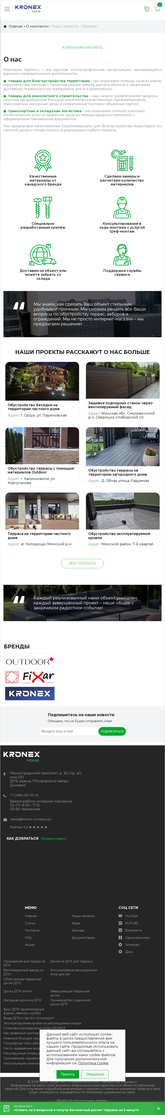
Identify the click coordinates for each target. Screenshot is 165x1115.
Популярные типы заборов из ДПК (30, 1043)
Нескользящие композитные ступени (32, 1063)
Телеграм (132, 945)
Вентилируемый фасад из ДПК (23, 972)
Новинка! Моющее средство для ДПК (33, 1038)
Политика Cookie (93, 1063)
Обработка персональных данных (81, 1100)
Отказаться (95, 1074)
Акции (30, 945)
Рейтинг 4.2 (19, 827)
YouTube (131, 916)
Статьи (30, 923)
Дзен (129, 952)
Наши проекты (83, 916)
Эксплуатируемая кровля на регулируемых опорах (42, 1023)
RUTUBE (131, 923)
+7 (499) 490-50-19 (24, 795)
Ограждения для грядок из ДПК (24, 963)
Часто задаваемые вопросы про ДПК (32, 1048)
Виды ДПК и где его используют (28, 1018)
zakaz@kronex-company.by (30, 819)
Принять (68, 1074)
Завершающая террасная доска (70, 993)
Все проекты (82, 563)
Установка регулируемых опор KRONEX (34, 1028)
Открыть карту (53, 838)
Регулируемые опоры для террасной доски (37, 1053)
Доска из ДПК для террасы (71, 961)
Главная (31, 916)
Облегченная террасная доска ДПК (22, 981)
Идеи (76, 923)
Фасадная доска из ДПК (22, 1000)
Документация (83, 938)
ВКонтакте (133, 930)
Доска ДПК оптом (17, 991)
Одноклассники (137, 938)
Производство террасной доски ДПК (70, 1002)
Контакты (32, 930)
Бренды (78, 930)
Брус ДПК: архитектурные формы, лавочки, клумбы (23, 1011)
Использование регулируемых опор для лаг (73, 972)
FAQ (28, 938)
